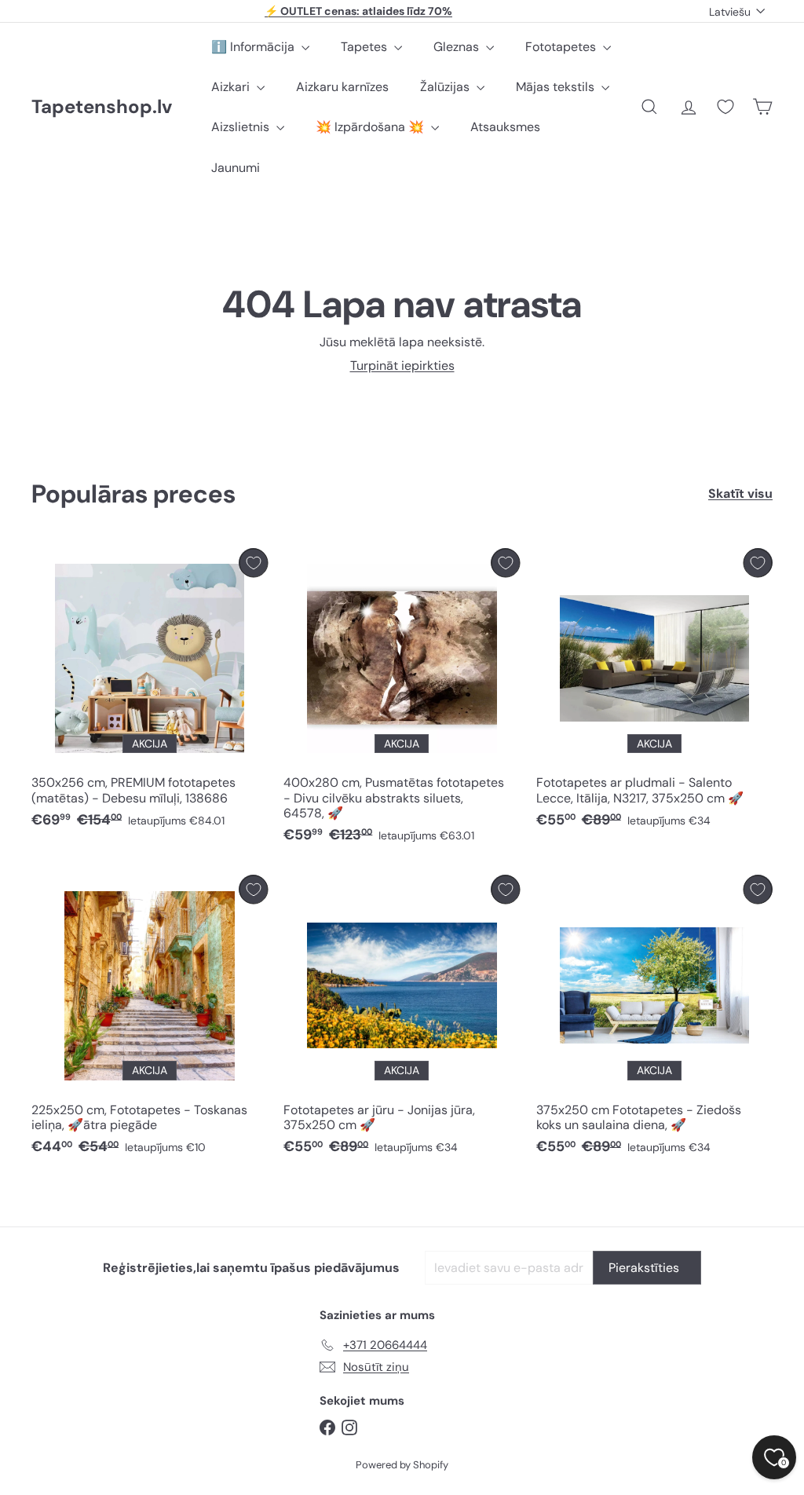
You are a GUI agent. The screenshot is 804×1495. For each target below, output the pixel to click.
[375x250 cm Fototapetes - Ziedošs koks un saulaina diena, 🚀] (654, 1019)
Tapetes (365, 46)
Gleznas (457, 46)
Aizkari (232, 87)
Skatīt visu (740, 493)
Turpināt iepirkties (402, 365)
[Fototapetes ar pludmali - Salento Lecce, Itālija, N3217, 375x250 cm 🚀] (654, 692)
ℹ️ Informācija (254, 46)
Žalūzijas (446, 87)
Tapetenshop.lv (101, 107)
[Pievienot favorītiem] (253, 562)
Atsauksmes (505, 127)
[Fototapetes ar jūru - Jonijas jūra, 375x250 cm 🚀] (401, 1019)
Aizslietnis (241, 127)
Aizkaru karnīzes (342, 87)
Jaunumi (235, 167)
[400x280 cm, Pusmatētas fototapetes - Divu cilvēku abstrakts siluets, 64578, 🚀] (401, 699)
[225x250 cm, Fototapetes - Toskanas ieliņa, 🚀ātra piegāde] (149, 1019)
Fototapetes (562, 46)
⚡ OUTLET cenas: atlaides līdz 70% (358, 11)
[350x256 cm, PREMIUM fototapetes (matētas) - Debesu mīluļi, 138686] (149, 692)
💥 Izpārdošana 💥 (371, 127)
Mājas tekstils (557, 87)
